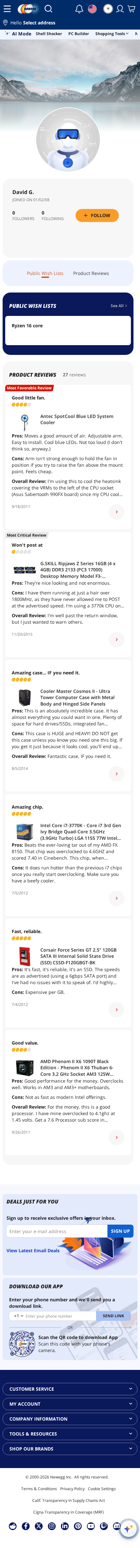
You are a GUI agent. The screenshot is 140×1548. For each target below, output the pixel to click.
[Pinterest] (78, 1526)
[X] (39, 1526)
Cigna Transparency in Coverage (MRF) (68, 1512)
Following (53, 218)
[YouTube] (91, 1526)
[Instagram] (51, 1526)
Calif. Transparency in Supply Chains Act (68, 1500)
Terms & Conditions (39, 1488)
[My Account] (120, 9)
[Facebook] (26, 1526)
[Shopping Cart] (131, 9)
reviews (77, 374)
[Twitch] (104, 1526)
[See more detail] (116, 512)
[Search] (48, 8)
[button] (70, 24)
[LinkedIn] (64, 1526)
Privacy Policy (72, 1488)
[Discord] (117, 1526)
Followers (23, 218)
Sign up (120, 1231)
